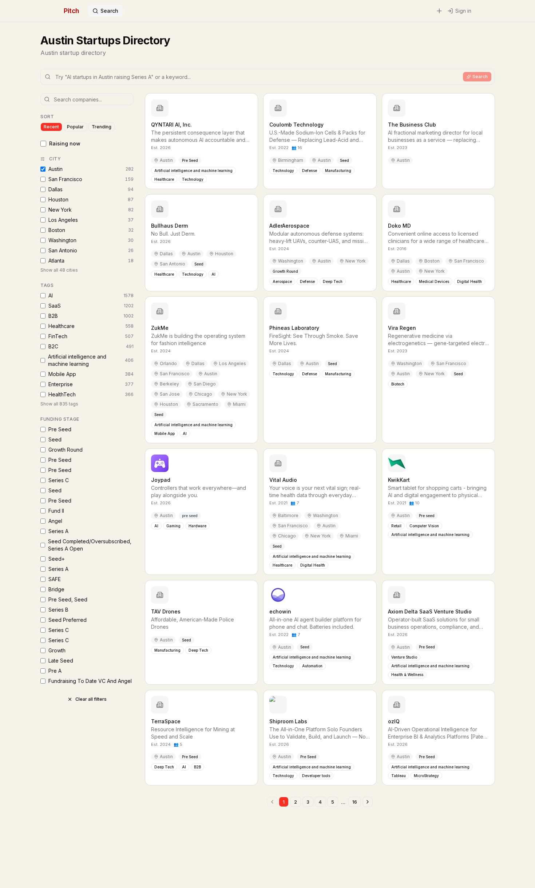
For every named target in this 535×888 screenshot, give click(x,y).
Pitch (71, 11)
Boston (91, 230)
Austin (91, 169)
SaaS (91, 306)
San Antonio (91, 250)
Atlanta (91, 260)
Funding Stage (59, 419)
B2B (91, 316)
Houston (91, 199)
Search (109, 11)
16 (354, 802)
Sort (47, 116)
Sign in (463, 11)
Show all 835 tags (59, 404)
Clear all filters (91, 699)
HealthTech (91, 394)
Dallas (91, 189)
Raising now (64, 143)
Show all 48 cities (59, 270)
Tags (47, 285)
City (55, 158)
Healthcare (91, 326)
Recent (51, 126)
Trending (101, 126)
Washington (91, 240)
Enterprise (91, 384)
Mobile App (91, 374)
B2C (91, 346)
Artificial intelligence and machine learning (91, 360)
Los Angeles (91, 220)
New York (91, 210)
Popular (75, 126)
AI (91, 295)
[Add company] (439, 10)
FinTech (91, 336)
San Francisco (91, 179)
